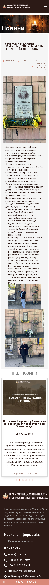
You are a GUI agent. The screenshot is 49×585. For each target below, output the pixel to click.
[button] (45, 7)
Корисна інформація (19, 541)
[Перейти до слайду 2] (19, 480)
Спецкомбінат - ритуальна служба (40, 70)
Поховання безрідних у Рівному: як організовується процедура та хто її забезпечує (24, 424)
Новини (13, 28)
